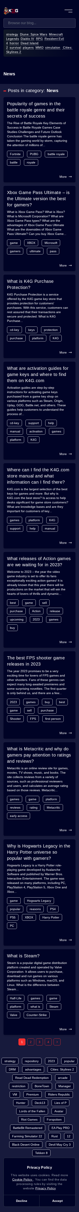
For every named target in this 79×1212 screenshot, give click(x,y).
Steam (53, 1006)
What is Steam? (23, 955)
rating (34, 807)
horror (14, 43)
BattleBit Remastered (27, 1128)
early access (18, 816)
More (63, 176)
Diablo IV (27, 38)
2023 (36, 619)
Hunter (20, 1103)
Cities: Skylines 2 (62, 1069)
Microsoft (51, 243)
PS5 (13, 917)
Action (36, 611)
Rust (54, 1136)
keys (31, 330)
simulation (52, 47)
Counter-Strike (37, 1015)
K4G (56, 338)
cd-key (14, 330)
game (14, 243)
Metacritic (53, 807)
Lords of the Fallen (32, 1111)
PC (12, 925)
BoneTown (42, 1086)
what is (35, 1006)
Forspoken (54, 1119)
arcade (63, 1078)
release (55, 611)
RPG (39, 38)
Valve (13, 1015)
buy (12, 628)
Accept (57, 1201)
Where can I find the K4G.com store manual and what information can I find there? (38, 475)
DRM (12, 1069)
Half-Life (16, 998)
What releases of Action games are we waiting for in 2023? (39, 561)
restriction (18, 1086)
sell (44, 602)
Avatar (58, 1111)
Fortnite (15, 154)
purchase (16, 338)
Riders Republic (59, 1094)
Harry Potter (50, 917)
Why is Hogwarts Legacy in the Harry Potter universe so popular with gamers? (38, 852)
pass (53, 251)
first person (53, 718)
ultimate (35, 251)
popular (15, 909)
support (33, 423)
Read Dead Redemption (32, 1078)
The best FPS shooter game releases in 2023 (36, 660)
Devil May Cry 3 (60, 1144)
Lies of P (60, 1103)
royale (31, 162)
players (28, 47)
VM (15, 1094)
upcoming (16, 619)
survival (15, 47)
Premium (32, 1094)
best (13, 602)
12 (68, 1136)
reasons (35, 909)
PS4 (53, 909)
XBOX (31, 243)
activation (36, 431)
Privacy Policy (45, 1188)
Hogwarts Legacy (39, 900)
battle (14, 162)
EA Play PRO (61, 1128)
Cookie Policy (22, 1179)
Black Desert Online (26, 1144)
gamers (15, 251)
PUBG (34, 154)
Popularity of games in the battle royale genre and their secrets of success (36, 109)
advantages (33, 1069)
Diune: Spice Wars (33, 34)
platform (37, 338)
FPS (33, 718)
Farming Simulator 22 (27, 1136)
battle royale (56, 154)
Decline (21, 1201)
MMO (39, 47)
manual (15, 431)
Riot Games (29, 1119)
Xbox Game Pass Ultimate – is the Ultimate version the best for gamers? (38, 198)
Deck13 (40, 1103)
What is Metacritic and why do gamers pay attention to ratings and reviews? (39, 755)
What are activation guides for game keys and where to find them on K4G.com (37, 374)
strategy (12, 34)
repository (32, 1061)
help (51, 423)
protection (51, 330)
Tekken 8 (41, 1153)
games (56, 431)
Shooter (15, 718)
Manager (64, 1086)
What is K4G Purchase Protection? (30, 284)
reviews (15, 807)
